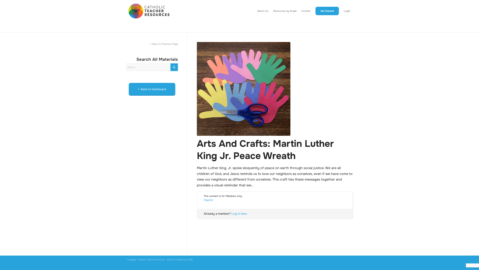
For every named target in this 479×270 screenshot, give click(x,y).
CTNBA (190, 259)
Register (208, 200)
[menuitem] (263, 11)
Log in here (239, 214)
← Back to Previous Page (164, 44)
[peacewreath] (275, 89)
